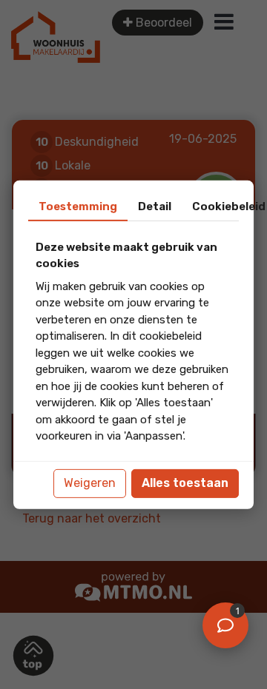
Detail (154, 205)
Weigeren (90, 483)
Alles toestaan (185, 483)
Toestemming (78, 205)
